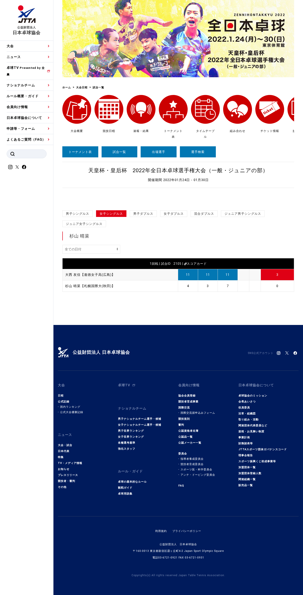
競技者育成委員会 (192, 464)
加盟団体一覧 (247, 467)
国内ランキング (70, 406)
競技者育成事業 (188, 401)
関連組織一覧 (247, 479)
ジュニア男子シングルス (242, 213)
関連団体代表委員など (252, 425)
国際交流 (184, 407)
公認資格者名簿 (188, 430)
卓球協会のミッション (252, 395)
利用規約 (161, 531)
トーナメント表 (80, 152)
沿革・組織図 (247, 413)
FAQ (181, 485)
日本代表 (63, 451)
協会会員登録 (187, 395)
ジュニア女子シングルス (84, 224)
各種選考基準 (126, 442)
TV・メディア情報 (70, 463)
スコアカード (197, 263)
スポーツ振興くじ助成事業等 (257, 461)
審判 (181, 424)
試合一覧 (119, 152)
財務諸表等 (245, 443)
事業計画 (244, 437)
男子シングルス (77, 213)
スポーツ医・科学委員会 (196, 469)
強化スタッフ (126, 448)
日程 (61, 395)
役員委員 (244, 407)
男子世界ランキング (131, 430)
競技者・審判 (66, 481)
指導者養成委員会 (192, 458)
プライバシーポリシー (186, 531)
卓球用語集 (125, 493)
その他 (62, 487)
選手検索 (198, 152)
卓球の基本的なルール (132, 481)
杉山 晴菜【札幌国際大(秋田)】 (90, 286)
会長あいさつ (247, 401)
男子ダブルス (143, 213)
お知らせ (63, 469)
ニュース (14, 57)
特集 (61, 457)
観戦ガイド (125, 487)
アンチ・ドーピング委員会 (198, 474)
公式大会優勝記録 (71, 412)
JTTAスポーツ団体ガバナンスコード (262, 449)
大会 (10, 46)
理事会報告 (245, 455)
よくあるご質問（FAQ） (26, 139)
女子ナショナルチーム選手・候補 (139, 424)
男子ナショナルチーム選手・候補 (139, 418)
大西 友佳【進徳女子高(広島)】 (90, 275)
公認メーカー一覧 (189, 442)
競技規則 (184, 418)
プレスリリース (68, 475)
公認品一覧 (185, 436)
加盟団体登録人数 (250, 473)
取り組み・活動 (248, 419)
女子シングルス (111, 213)
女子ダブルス (174, 213)
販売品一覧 (245, 485)
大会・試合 (65, 445)
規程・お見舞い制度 (251, 431)
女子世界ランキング (131, 436)
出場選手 (158, 152)
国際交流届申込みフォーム (198, 412)
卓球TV (26, 71)
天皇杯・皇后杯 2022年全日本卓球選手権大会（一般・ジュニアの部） (178, 170)
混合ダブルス (204, 213)
